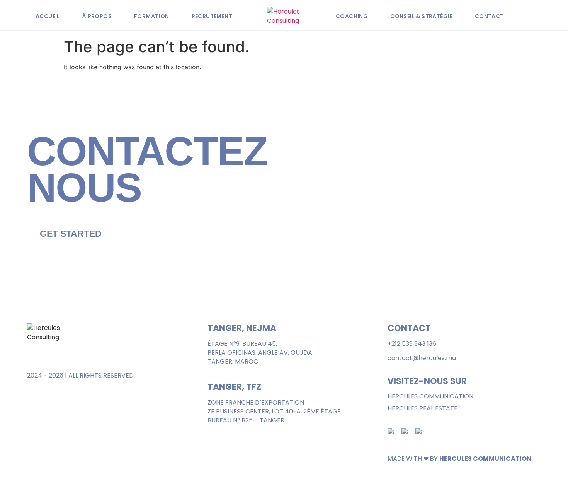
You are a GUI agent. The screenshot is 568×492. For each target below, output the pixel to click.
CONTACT (489, 16)
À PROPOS (97, 16)
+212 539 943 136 (412, 343)
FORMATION (151, 16)
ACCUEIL (48, 16)
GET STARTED (71, 234)
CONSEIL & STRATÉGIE (421, 16)
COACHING (352, 16)
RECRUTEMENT (212, 16)
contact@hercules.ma (422, 358)
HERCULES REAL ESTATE (422, 408)
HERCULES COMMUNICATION (430, 396)
